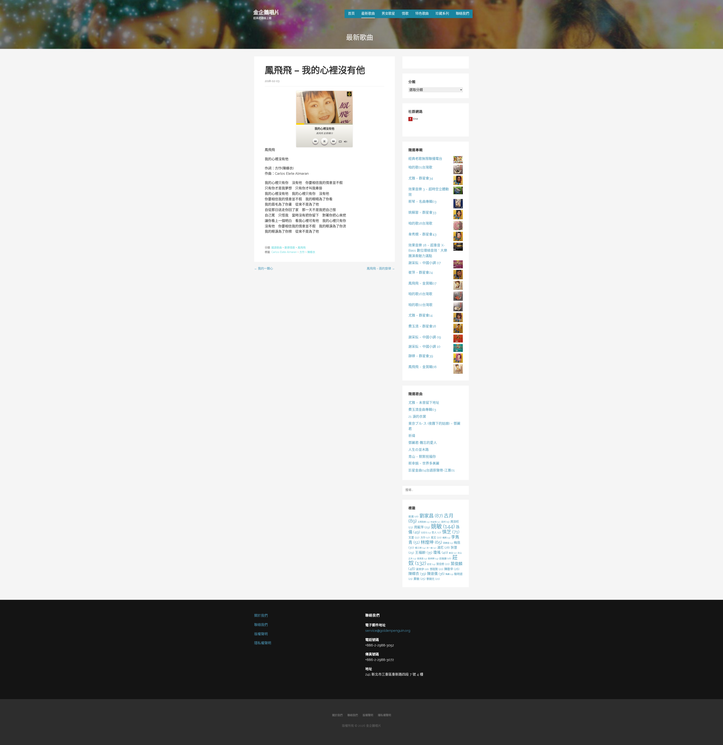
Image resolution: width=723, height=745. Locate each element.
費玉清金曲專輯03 (422, 410)
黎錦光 (433, 578)
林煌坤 (431, 542)
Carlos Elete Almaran (284, 252)
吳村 (445, 521)
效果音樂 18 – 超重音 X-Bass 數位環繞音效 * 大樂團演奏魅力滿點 (427, 250)
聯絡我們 (462, 13)
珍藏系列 (442, 13)
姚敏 (443, 526)
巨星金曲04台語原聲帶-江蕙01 (431, 470)
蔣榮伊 (422, 569)
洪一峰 (431, 548)
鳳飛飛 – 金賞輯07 (422, 283)
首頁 (351, 13)
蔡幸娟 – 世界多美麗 (423, 463)
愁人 (436, 532)
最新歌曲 (368, 13)
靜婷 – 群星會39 (420, 356)
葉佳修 (443, 564)
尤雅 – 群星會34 (420, 178)
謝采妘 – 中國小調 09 (424, 337)
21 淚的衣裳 (417, 416)
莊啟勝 (445, 558)
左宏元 (426, 532)
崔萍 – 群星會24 (420, 272)
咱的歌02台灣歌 (420, 305)
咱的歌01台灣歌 (420, 167)
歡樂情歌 (289, 247)
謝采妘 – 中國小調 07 (424, 263)
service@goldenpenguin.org (387, 631)
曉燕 (446, 537)
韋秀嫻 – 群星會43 (422, 234)
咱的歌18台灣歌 (420, 223)
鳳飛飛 (302, 247)
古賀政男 (423, 522)
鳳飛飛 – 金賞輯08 (422, 367)
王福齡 (423, 552)
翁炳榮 (433, 558)
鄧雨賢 (436, 569)
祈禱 (411, 436)
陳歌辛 (451, 569)
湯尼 (443, 547)
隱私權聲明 (262, 643)
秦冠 (453, 553)
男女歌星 (388, 13)
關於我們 (261, 615)
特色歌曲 (422, 13)
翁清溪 (422, 558)
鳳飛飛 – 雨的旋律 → (381, 268)
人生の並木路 (418, 450)
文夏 (413, 537)
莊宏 (431, 564)
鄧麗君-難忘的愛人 (422, 443)
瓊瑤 (440, 552)
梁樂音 (448, 543)
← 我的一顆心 (263, 268)
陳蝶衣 (311, 252)
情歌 (405, 13)
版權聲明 (261, 634)
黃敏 (419, 579)
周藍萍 (422, 527)
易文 (436, 537)
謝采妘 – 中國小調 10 (424, 347)
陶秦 (449, 574)
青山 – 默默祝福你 (422, 457)
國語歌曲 (276, 247)
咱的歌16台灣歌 (420, 294)
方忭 (302, 252)
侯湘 (413, 516)
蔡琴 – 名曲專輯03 (422, 202)
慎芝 (450, 532)
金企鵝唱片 (266, 12)
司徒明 (435, 522)
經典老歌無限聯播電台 (425, 159)
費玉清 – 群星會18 (422, 326)
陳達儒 (436, 574)
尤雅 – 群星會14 (420, 315)
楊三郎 (420, 548)
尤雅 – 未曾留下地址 (423, 403)
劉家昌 (431, 516)
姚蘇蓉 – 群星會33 (422, 212)
